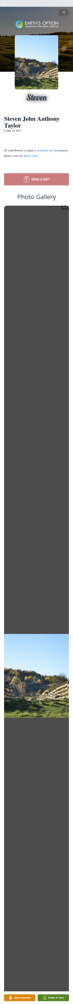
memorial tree (45, 150)
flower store (31, 156)
